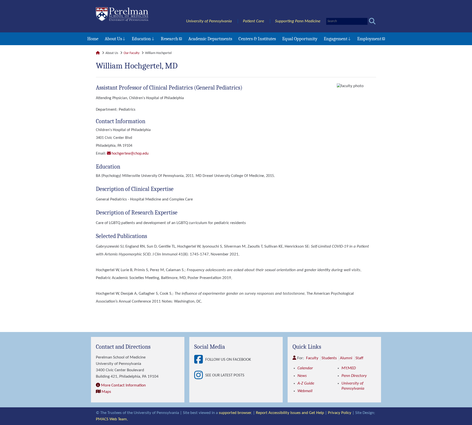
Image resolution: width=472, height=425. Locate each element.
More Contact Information (123, 385)
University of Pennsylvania (209, 21)
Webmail (304, 391)
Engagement (335, 38)
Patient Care (253, 21)
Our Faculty (131, 53)
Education (141, 38)
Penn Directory (354, 376)
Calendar (305, 368)
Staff (359, 358)
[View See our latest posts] (199, 375)
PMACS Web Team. (112, 419)
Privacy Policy (339, 413)
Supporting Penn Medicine (297, 21)
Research (169, 38)
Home (92, 38)
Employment (369, 38)
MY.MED (348, 368)
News (302, 376)
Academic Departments (210, 38)
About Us (113, 38)
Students (329, 358)
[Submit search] (372, 21)
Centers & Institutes (257, 38)
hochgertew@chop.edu (130, 154)
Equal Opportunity (299, 38)
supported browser (235, 413)
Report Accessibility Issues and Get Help (290, 413)
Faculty (312, 358)
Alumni (346, 358)
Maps (106, 392)
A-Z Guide (305, 383)
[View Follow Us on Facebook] (199, 359)
